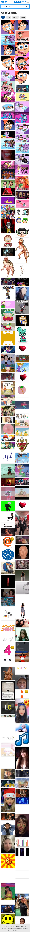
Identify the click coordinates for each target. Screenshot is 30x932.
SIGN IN (24, 1)
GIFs (8, 17)
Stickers (15, 17)
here (21, 930)
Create (18, 1)
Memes (23, 17)
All (3, 17)
